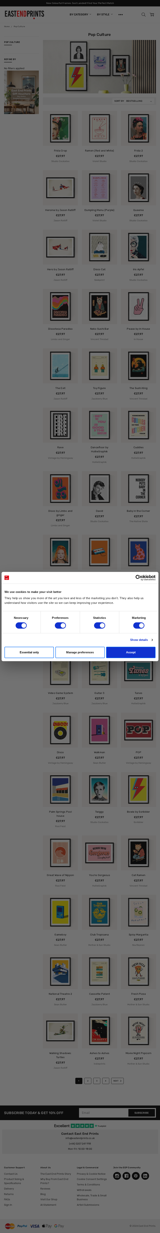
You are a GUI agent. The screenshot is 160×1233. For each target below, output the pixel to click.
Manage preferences (80, 652)
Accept (131, 652)
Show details (139, 639)
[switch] (60, 625)
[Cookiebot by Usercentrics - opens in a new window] (138, 578)
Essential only (29, 652)
